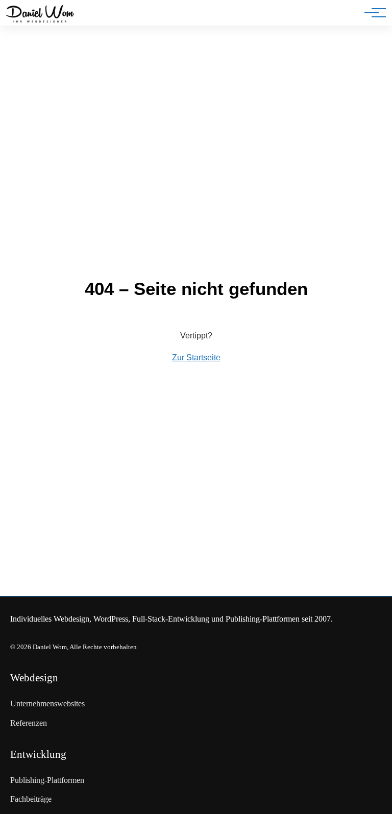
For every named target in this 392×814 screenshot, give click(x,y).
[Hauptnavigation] (371, 12)
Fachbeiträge (31, 799)
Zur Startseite (196, 357)
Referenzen (28, 723)
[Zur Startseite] (40, 15)
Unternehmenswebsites (47, 703)
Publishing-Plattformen (47, 780)
